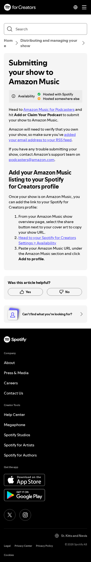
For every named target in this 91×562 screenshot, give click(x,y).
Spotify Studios (17, 434)
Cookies (9, 555)
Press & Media (16, 372)
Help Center (14, 414)
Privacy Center (23, 546)
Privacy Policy (44, 546)
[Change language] (75, 7)
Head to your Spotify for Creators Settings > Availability (47, 240)
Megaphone (14, 424)
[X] (10, 515)
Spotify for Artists (19, 445)
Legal (7, 546)
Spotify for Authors (20, 455)
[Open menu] (84, 7)
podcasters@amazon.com (31, 159)
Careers (11, 383)
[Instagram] (25, 515)
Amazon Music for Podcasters (48, 109)
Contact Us (13, 393)
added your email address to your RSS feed (42, 137)
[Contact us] (79, 314)
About (9, 362)
